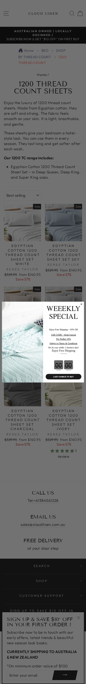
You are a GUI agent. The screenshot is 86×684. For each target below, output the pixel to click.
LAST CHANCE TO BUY (63, 376)
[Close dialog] (81, 304)
